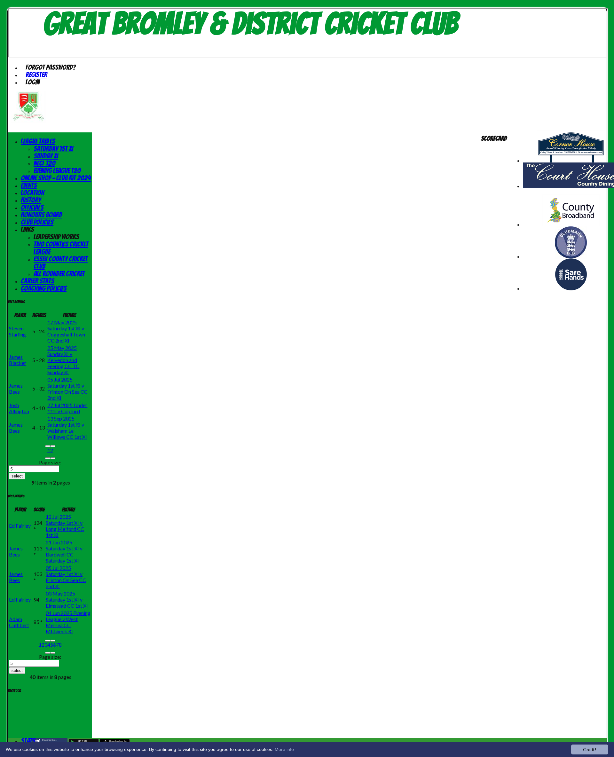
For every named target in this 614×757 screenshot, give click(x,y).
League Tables (38, 141)
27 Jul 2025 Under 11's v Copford (67, 408)
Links (27, 229)
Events (29, 185)
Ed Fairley (20, 526)
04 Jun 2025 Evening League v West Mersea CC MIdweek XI (68, 622)
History (31, 200)
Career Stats (37, 281)
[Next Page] (47, 458)
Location (32, 192)
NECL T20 (44, 163)
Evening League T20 (57, 170)
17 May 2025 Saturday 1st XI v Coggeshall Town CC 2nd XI (66, 331)
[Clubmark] (571, 256)
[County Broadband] (571, 224)
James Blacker (17, 360)
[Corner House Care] (571, 160)
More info (284, 749)
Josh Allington (19, 408)
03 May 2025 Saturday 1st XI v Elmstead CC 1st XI (67, 599)
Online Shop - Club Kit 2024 (56, 178)
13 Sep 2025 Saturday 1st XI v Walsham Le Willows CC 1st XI (67, 427)
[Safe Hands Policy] (571, 288)
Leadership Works (56, 237)
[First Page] (47, 446)
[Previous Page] (52, 446)
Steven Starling (17, 331)
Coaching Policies (44, 288)
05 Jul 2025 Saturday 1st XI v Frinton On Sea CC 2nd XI (67, 388)
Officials (32, 207)
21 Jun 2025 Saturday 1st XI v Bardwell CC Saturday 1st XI (64, 551)
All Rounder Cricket (59, 273)
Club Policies (37, 222)
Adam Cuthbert (19, 622)
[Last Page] (52, 458)
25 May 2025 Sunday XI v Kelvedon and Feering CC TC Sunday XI (63, 360)
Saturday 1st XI (53, 148)
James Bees (16, 388)
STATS (28, 741)
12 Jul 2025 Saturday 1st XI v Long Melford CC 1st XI (65, 526)
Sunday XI (46, 156)
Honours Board (41, 214)
